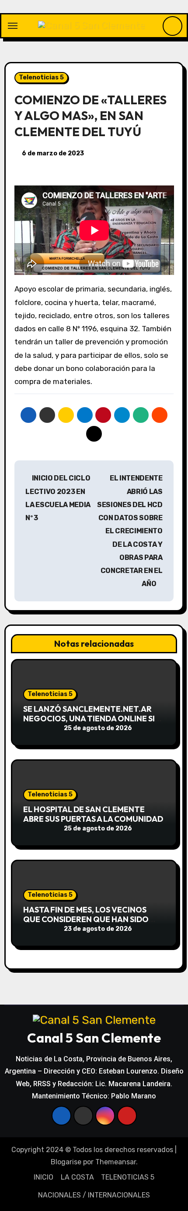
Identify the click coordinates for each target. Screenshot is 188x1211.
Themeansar (115, 1162)
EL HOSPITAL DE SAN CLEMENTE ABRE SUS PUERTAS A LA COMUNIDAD (93, 814)
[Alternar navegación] (13, 26)
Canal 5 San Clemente (94, 1037)
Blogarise (66, 1162)
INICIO (43, 1177)
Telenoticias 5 (41, 77)
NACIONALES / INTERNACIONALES (94, 1195)
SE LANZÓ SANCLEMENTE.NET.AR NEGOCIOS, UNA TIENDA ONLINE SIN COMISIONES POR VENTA (91, 718)
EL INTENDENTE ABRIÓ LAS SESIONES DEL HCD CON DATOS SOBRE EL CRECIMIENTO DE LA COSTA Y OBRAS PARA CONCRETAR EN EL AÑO (130, 531)
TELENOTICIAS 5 (127, 1177)
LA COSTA (77, 1177)
